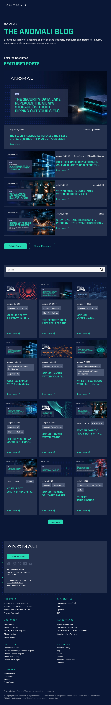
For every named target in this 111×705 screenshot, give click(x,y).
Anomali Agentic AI (11, 613)
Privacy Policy (9, 691)
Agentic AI (61, 610)
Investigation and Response (15, 631)
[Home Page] (16, 5)
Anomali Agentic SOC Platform (16, 603)
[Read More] (55, 110)
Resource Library (63, 648)
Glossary (60, 663)
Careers (7, 679)
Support (60, 657)
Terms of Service (24, 691)
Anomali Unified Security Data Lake (18, 606)
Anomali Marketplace (65, 624)
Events (59, 654)
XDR (58, 613)
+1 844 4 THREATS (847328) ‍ (19, 580)
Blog (58, 651)
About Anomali (10, 673)
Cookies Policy (39, 691)
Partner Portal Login (12, 660)
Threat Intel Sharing (11, 657)
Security (51, 691)
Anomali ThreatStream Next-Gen (17, 610)
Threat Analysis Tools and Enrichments (72, 631)
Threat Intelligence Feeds (67, 628)
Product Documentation (66, 660)
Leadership (8, 676)
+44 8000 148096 (15, 583)
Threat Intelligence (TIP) (66, 603)
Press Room (9, 682)
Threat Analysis (10, 637)
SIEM (59, 606)
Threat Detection (11, 628)
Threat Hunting (10, 634)
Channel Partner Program (14, 654)
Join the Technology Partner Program (19, 651)
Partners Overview (11, 648)
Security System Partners (67, 634)
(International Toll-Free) (17, 585)
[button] (102, 5)
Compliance (9, 624)
